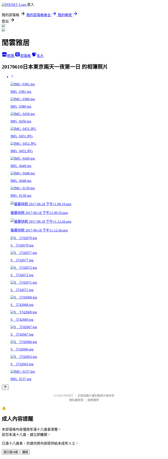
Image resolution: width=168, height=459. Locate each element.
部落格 (26, 56)
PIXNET (68, 395)
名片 (40, 56)
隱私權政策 (76, 400)
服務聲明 (93, 400)
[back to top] (5, 387)
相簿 (11, 56)
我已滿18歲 (11, 452)
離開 (25, 452)
